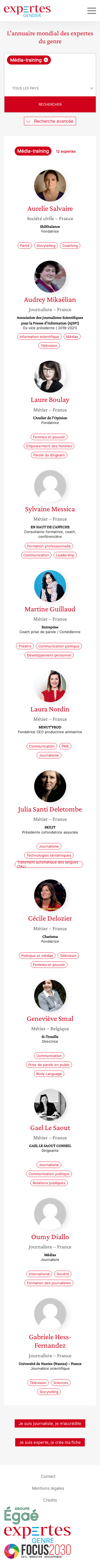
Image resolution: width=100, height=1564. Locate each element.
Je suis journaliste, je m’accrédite (50, 1423)
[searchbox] (50, 72)
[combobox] (50, 66)
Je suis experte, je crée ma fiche (50, 1442)
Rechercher (50, 104)
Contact (48, 1476)
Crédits (50, 1500)
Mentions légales (48, 1488)
